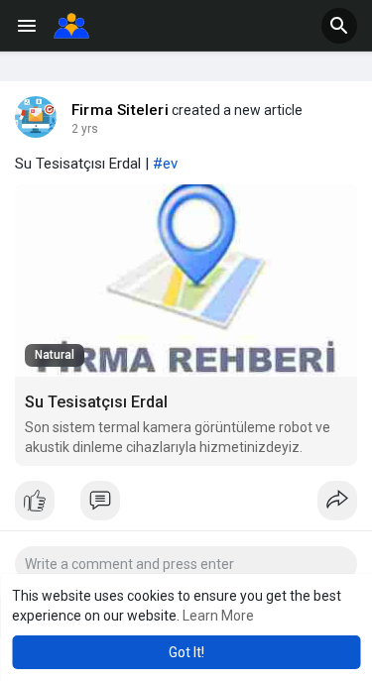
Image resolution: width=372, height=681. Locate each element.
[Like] (186, 505)
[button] (339, 26)
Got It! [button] (186, 652)
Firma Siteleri (120, 110)
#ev (165, 163)
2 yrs (84, 129)
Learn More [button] (218, 616)
